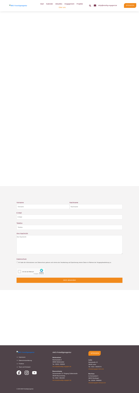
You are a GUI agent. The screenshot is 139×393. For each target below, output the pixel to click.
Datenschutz (64, 260)
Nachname (74, 203)
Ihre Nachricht (22, 233)
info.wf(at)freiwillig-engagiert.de (61, 366)
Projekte (80, 4)
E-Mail (19, 213)
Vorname (20, 203)
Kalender (49, 4)
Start (42, 4)
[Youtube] (34, 372)
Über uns (62, 7)
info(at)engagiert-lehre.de (96, 369)
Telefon (19, 223)
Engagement (69, 4)
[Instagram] (26, 372)
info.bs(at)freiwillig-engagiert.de (61, 380)
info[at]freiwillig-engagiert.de (107, 5)
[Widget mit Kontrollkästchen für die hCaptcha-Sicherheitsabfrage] (31, 271)
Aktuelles (58, 4)
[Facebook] (19, 372)
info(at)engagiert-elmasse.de (97, 382)
